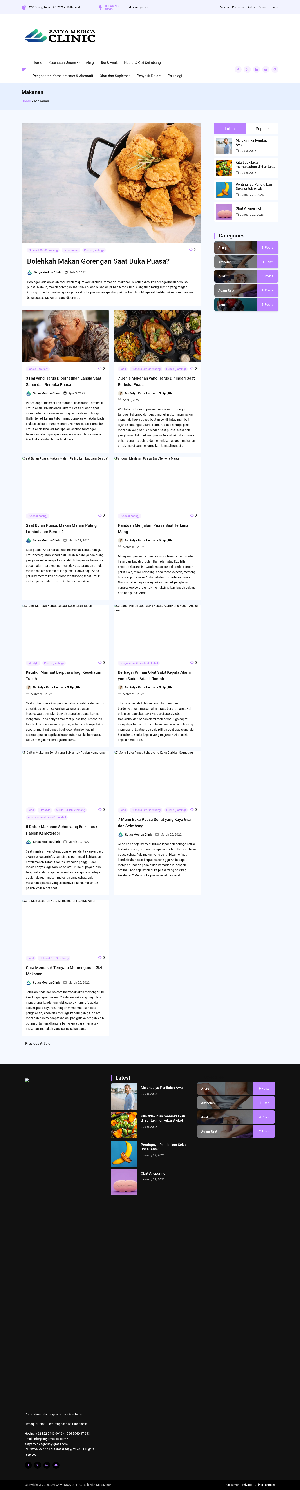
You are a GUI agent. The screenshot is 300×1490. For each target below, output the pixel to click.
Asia (221, 305)
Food (123, 369)
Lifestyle (33, 663)
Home (37, 63)
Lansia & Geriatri (38, 369)
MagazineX (104, 1484)
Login (275, 7)
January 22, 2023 (252, 194)
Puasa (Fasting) (94, 250)
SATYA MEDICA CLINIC (65, 1484)
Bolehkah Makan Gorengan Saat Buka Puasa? (98, 261)
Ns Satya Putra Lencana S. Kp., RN (148, 393)
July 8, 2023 (248, 150)
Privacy (247, 1484)
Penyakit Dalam (149, 76)
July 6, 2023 (248, 172)
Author (251, 7)
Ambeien (225, 262)
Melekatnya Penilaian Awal (139, 7)
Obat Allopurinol (248, 208)
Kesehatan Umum (62, 63)
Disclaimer (232, 1484)
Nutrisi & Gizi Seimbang (142, 63)
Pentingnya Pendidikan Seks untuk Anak (254, 186)
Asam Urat (226, 291)
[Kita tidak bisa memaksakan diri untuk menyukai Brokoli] (124, 1125)
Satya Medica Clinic (47, 272)
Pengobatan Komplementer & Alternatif (63, 76)
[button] (78, 63)
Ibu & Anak (109, 63)
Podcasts (238, 7)
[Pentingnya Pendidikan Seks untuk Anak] (124, 1154)
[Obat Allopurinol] (124, 1182)
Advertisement (265, 1484)
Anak (222, 276)
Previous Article (37, 1043)
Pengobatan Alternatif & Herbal (139, 663)
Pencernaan (70, 250)
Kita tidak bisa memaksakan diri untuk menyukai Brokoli (254, 164)
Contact (263, 7)
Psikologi (175, 76)
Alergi (90, 63)
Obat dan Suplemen (115, 76)
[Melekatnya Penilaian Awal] (124, 1096)
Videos (224, 7)
